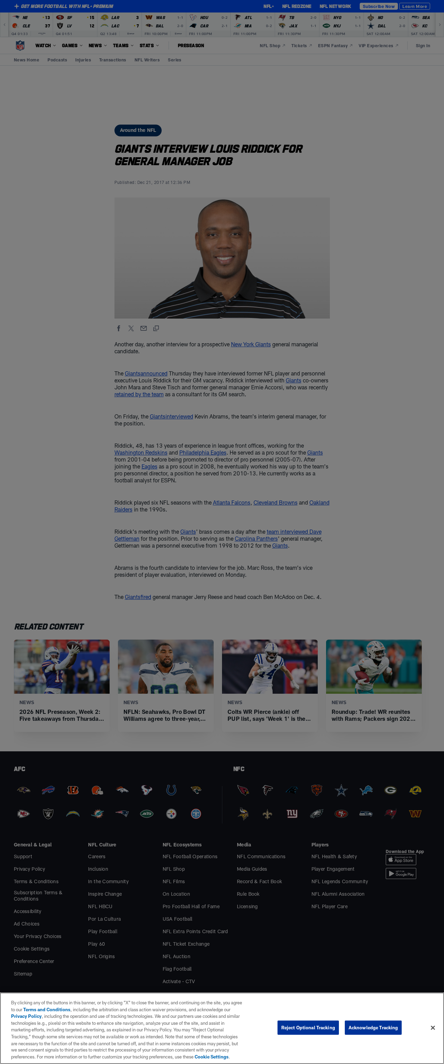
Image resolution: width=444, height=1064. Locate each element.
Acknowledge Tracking (373, 1027)
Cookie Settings (212, 1056)
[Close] (433, 1028)
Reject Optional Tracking (308, 1027)
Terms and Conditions (46, 1009)
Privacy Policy (26, 1016)
